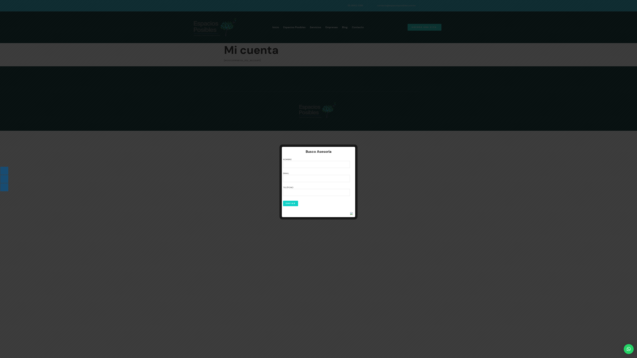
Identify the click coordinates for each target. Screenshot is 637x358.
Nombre (287, 159)
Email (286, 173)
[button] (629, 349)
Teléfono (288, 187)
